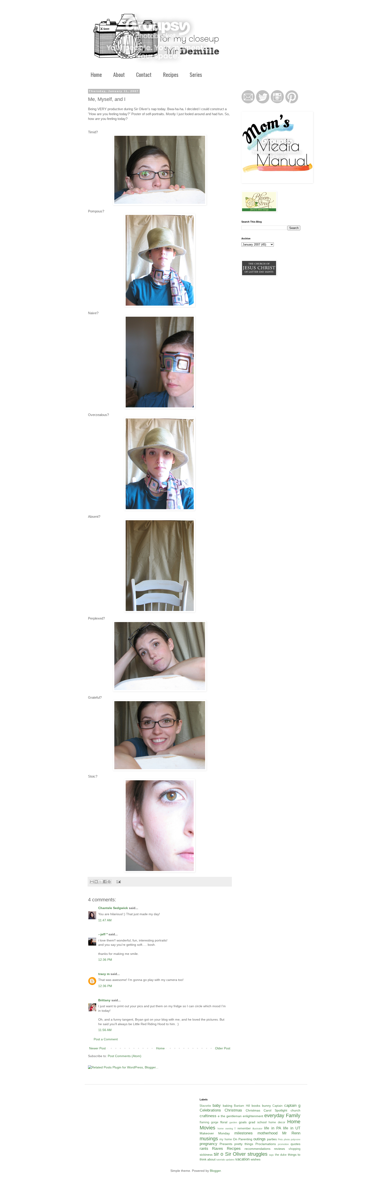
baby (217, 1105)
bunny (266, 1105)
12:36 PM (105, 959)
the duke (281, 1154)
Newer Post (97, 1048)
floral (223, 1122)
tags (271, 1154)
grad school (258, 1122)
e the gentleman (230, 1116)
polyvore (295, 1139)
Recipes (170, 74)
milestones (243, 1133)
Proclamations (265, 1144)
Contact (144, 74)
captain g (292, 1105)
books (256, 1105)
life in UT (291, 1128)
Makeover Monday (215, 1133)
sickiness (206, 1154)
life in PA (272, 1128)
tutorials (220, 1159)
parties (272, 1139)
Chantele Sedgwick (113, 908)
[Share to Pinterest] (109, 881)
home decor (277, 1122)
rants (204, 1148)
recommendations (257, 1148)
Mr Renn (291, 1133)
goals (243, 1122)
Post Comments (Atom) (124, 1056)
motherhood (267, 1133)
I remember (242, 1128)
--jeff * (103, 934)
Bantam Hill (242, 1105)
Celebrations (210, 1110)
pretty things (243, 1144)
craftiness (208, 1116)
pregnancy (208, 1144)
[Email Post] (118, 881)
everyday (274, 1115)
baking (227, 1105)
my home (225, 1139)
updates (230, 1159)
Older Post (222, 1048)
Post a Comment (106, 1039)
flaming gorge (209, 1122)
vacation (242, 1159)
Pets (280, 1139)
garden (233, 1122)
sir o (218, 1154)
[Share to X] (100, 881)
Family (293, 1115)
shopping (294, 1148)
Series (196, 74)
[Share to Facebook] (105, 881)
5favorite (205, 1105)
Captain (277, 1105)
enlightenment (253, 1116)
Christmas (233, 1110)
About (119, 74)
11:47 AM (105, 920)
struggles (257, 1154)
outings (259, 1139)
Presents (226, 1144)
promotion (283, 1144)
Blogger (215, 1170)
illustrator (257, 1128)
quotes (295, 1144)
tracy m (104, 974)
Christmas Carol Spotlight (266, 1110)
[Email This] (92, 881)
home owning (225, 1128)
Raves (217, 1148)
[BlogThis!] (96, 881)
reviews (279, 1148)
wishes (255, 1159)
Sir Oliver (235, 1154)
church (295, 1110)
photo (287, 1139)
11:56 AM (105, 1030)
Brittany (104, 1000)
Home (96, 74)
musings (209, 1138)
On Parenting (242, 1139)
